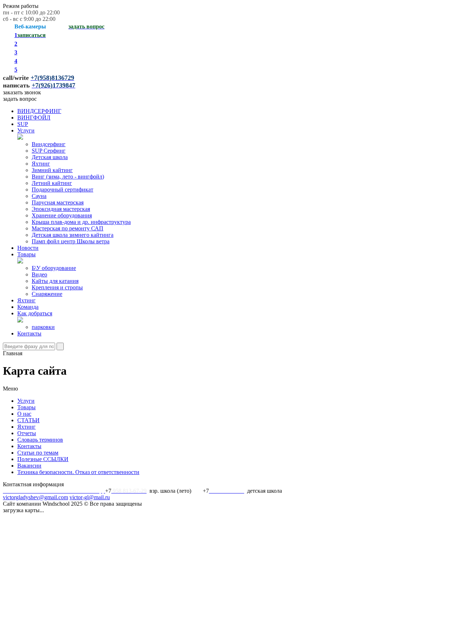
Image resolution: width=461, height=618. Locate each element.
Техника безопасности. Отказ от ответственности (78, 472)
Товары (26, 254)
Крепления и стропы (57, 287)
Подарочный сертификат (62, 189)
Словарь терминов (40, 440)
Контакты (29, 333)
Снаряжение (47, 294)
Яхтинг (41, 164)
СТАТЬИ (28, 420)
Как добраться (34, 313)
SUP (22, 124)
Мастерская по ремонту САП (67, 228)
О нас (24, 414)
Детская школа (50, 157)
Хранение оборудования (62, 215)
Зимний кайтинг (52, 170)
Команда (28, 307)
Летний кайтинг (52, 183)
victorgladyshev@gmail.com (35, 497)
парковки (43, 327)
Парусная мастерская (58, 202)
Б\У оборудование (54, 268)
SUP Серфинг (49, 151)
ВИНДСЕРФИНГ (39, 111)
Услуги (26, 130)
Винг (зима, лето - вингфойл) (68, 176)
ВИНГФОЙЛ (33, 117)
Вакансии (29, 466)
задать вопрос (20, 99)
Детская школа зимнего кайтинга (72, 235)
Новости (28, 248)
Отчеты (26, 433)
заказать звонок (22, 92)
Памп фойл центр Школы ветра (70, 241)
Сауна (39, 196)
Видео (39, 274)
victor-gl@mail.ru (90, 497)
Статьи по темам (37, 453)
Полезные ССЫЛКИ (42, 459)
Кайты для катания (55, 281)
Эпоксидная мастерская (61, 209)
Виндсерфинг (49, 144)
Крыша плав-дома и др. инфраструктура (81, 222)
